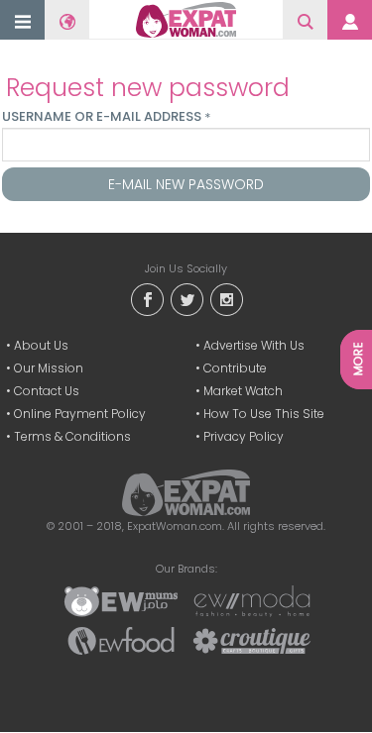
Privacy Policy (243, 436)
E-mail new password (186, 184)
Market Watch (243, 390)
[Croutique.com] (251, 640)
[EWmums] (121, 600)
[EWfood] (121, 640)
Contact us (46, 390)
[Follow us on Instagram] (226, 298)
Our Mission (48, 368)
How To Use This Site (263, 413)
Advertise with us (254, 345)
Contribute (235, 368)
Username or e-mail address (106, 117)
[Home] (186, 20)
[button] (23, 21)
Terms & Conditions (72, 436)
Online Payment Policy (80, 413)
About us (41, 345)
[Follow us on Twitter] (186, 298)
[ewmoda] (251, 600)
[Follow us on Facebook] (147, 298)
